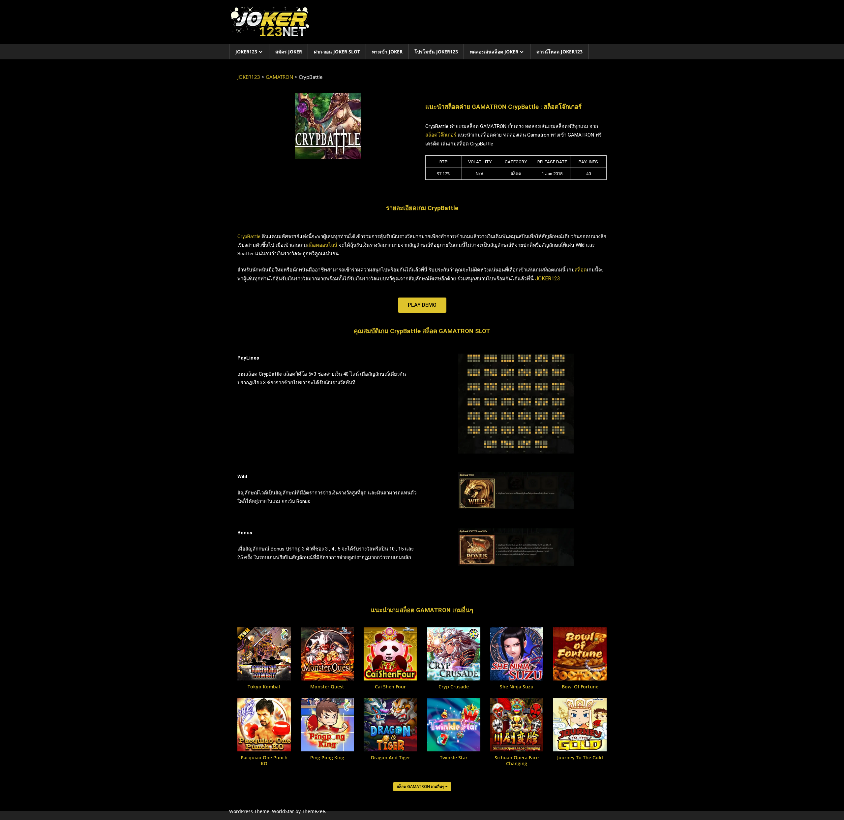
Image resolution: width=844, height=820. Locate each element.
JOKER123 (246, 51)
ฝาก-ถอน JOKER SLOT (337, 51)
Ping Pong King (327, 758)
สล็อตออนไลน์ (322, 245)
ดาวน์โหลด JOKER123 (559, 51)
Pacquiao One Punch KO (264, 761)
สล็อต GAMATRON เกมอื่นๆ (421, 786)
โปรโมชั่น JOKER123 (436, 51)
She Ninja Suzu (516, 687)
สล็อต (581, 270)
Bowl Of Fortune (580, 687)
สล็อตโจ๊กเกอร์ (440, 135)
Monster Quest (327, 687)
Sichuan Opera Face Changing (517, 761)
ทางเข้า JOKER (387, 51)
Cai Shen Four (390, 687)
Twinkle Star (453, 758)
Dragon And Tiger (390, 758)
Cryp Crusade (453, 687)
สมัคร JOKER (288, 51)
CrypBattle (248, 236)
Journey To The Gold (580, 758)
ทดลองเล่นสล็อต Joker (494, 51)
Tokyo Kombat (264, 687)
